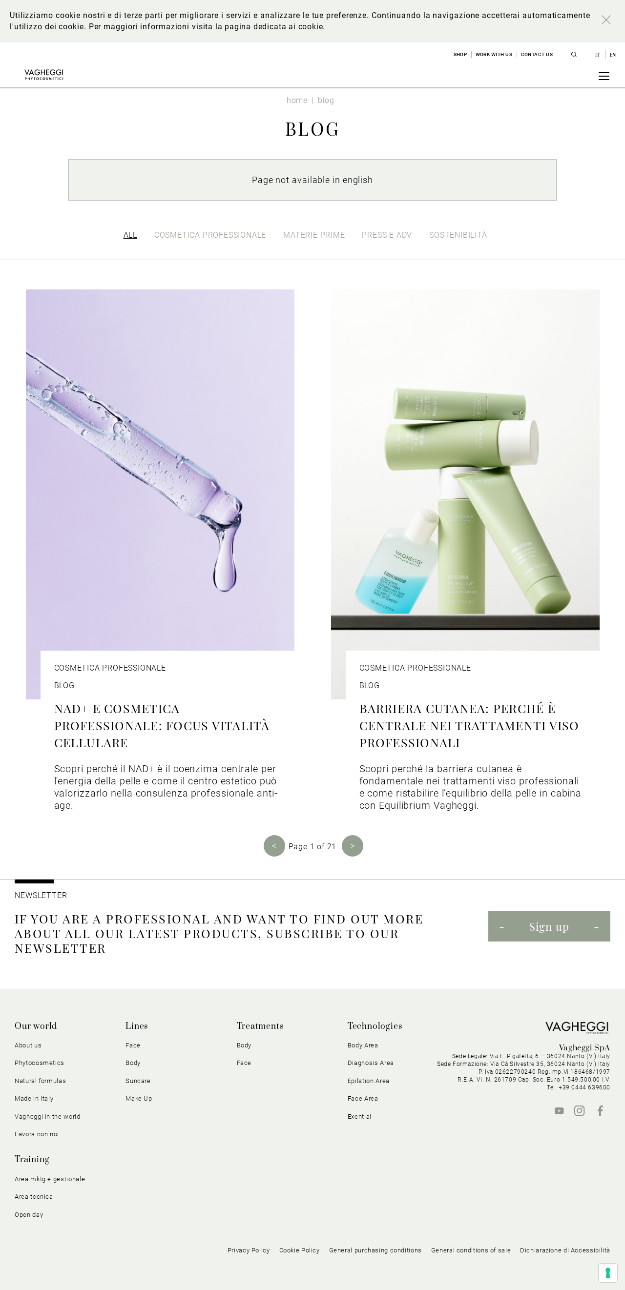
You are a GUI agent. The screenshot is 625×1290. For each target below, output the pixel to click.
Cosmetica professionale (210, 235)
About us (28, 1045)
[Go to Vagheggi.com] (44, 75)
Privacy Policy (249, 1250)
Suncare (138, 1081)
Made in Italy (34, 1098)
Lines (136, 1026)
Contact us (537, 54)
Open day (29, 1214)
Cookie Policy (299, 1250)
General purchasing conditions (375, 1250)
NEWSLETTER (41, 895)
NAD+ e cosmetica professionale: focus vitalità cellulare (162, 725)
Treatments (260, 1026)
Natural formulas (40, 1081)
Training (32, 1159)
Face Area (363, 1098)
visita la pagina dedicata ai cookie (257, 26)
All (130, 235)
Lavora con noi (37, 1134)
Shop (460, 54)
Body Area (363, 1045)
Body (244, 1045)
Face (244, 1062)
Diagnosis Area (371, 1062)
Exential (360, 1116)
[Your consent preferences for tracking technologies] (608, 1273)
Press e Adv (387, 235)
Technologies (375, 1026)
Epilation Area (369, 1081)
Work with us (494, 54)
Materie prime (314, 235)
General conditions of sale (471, 1250)
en (612, 54)
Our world (36, 1026)
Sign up (549, 926)
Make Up (138, 1098)
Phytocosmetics (39, 1062)
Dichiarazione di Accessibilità (565, 1250)
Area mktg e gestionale (50, 1179)
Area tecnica (34, 1196)
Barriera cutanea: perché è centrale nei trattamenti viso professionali (469, 725)
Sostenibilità (458, 235)
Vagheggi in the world (48, 1116)
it (598, 54)
